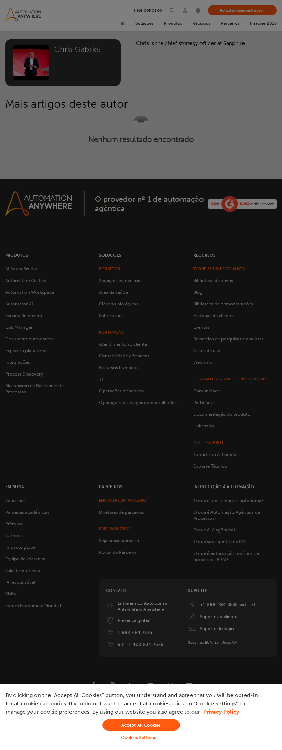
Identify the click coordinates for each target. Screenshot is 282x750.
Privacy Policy (221, 711)
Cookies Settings (138, 737)
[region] (141, 717)
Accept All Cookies (141, 725)
